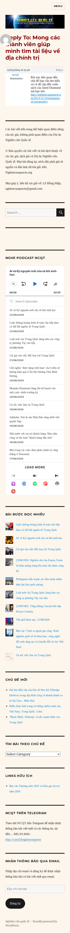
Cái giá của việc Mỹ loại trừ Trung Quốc (32, 355)
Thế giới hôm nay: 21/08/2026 (33, 619)
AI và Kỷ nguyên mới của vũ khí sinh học (33, 310)
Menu (58, 6)
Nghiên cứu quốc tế (17, 921)
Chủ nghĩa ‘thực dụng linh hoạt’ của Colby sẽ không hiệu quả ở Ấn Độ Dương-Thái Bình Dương (35, 371)
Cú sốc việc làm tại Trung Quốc (27, 404)
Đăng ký (15, 903)
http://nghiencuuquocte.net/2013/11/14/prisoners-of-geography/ (46, 98)
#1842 (59, 70)
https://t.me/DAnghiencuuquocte (23, 839)
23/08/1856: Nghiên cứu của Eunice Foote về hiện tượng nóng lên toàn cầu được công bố (40, 566)
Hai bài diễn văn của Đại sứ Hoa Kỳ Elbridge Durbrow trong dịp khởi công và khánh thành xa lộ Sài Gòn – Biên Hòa (36, 695)
